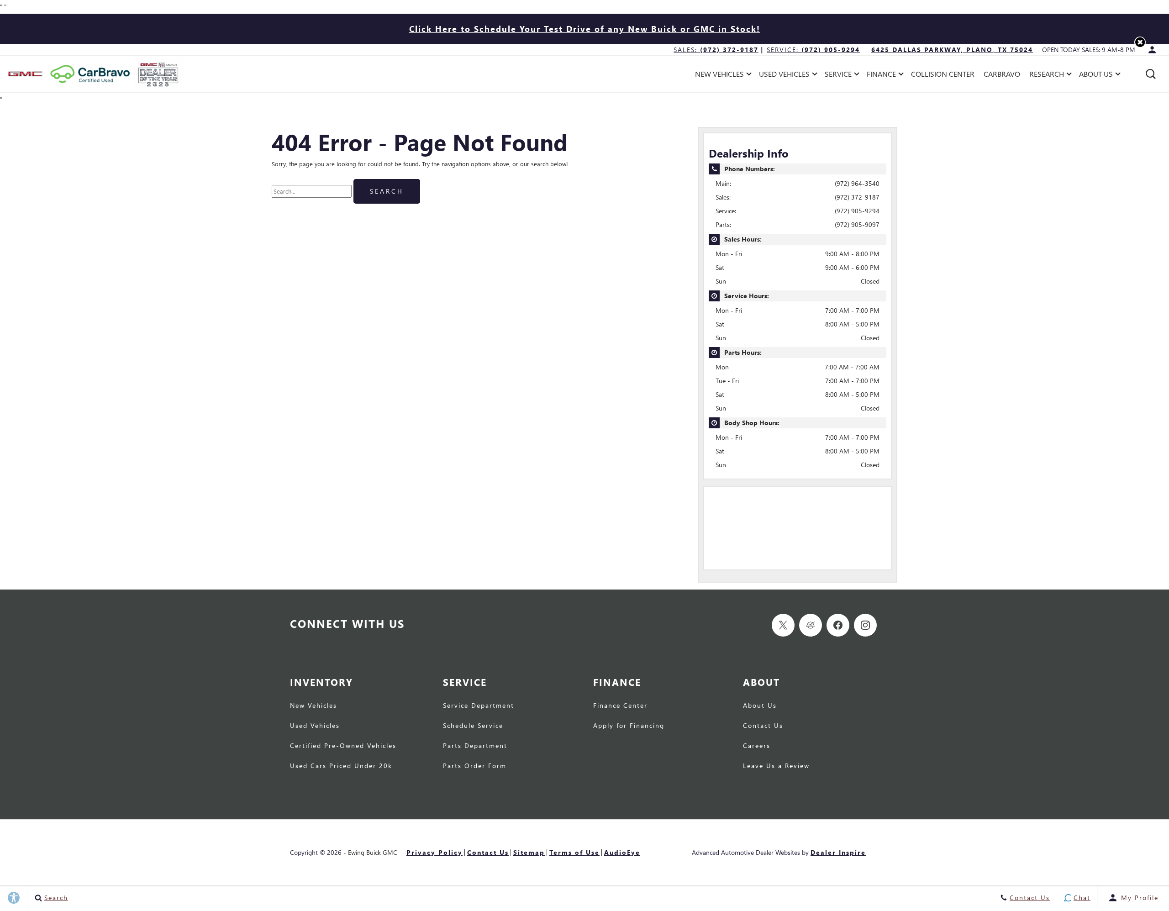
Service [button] (838, 75)
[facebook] (838, 625)
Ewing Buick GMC (372, 852)
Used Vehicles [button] (784, 75)
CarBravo (1002, 74)
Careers (756, 746)
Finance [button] (881, 75)
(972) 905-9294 (857, 210)
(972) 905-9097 (857, 224)
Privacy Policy (434, 852)
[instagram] (865, 625)
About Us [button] (1096, 75)
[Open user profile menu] (1152, 49)
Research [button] (1046, 75)
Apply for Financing (628, 726)
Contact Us (763, 726)
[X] (783, 625)
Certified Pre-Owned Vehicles (343, 746)
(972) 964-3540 (857, 183)
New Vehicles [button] (719, 75)
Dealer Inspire (838, 852)
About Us (760, 706)
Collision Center (942, 74)
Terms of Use (574, 852)
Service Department (478, 706)
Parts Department (475, 746)
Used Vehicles (315, 726)
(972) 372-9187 (857, 197)
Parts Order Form (474, 766)
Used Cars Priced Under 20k (341, 766)
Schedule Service (473, 726)
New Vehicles (313, 706)
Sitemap (529, 852)
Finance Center (620, 706)
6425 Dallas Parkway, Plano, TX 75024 (952, 49)
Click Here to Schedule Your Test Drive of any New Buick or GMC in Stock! (584, 28)
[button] (1140, 42)
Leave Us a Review (776, 766)
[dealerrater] (810, 625)
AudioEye (622, 852)
